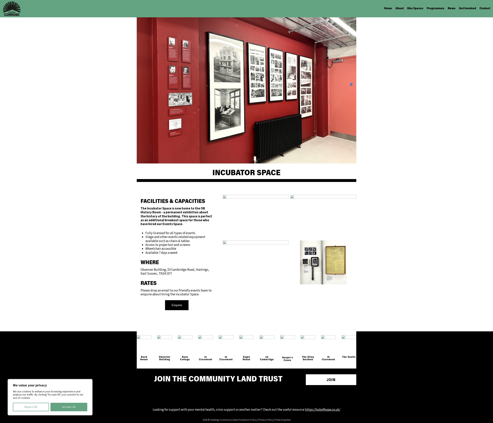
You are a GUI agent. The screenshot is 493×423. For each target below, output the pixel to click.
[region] (50, 397)
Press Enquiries (282, 420)
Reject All (31, 407)
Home (388, 8)
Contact (485, 8)
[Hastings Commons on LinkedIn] (257, 396)
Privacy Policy (265, 420)
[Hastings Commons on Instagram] (246, 396)
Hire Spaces (415, 8)
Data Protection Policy (245, 420)
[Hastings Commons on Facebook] (236, 396)
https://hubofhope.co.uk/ (322, 409)
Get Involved (467, 8)
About (400, 8)
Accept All (69, 407)
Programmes (435, 8)
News (451, 8)
